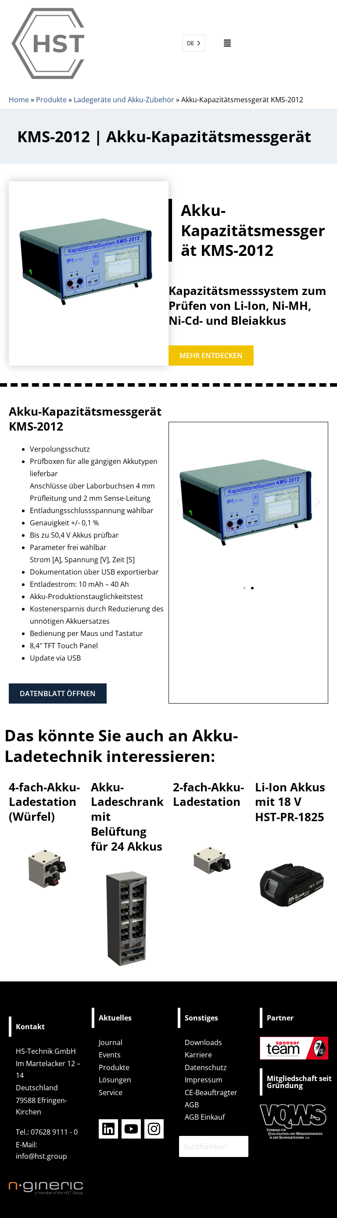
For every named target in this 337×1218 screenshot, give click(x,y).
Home (19, 99)
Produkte (51, 99)
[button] (227, 43)
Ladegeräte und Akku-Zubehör (124, 99)
